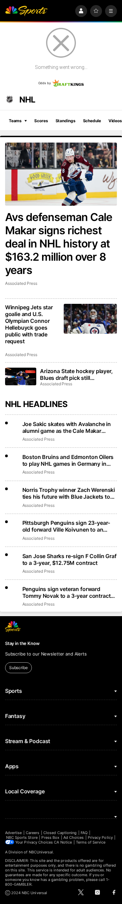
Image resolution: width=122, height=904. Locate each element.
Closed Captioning (60, 832)
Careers (32, 832)
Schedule (92, 120)
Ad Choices (73, 837)
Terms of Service (91, 842)
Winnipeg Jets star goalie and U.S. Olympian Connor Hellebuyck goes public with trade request (29, 324)
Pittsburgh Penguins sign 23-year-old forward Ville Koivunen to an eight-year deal (66, 526)
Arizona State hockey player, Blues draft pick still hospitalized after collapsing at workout (76, 374)
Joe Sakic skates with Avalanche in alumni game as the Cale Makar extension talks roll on (66, 427)
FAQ (84, 832)
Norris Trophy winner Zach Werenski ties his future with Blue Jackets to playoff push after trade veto (68, 493)
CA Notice (63, 842)
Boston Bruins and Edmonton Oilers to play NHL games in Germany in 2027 (68, 460)
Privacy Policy (100, 837)
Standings (66, 120)
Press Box (50, 837)
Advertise (13, 832)
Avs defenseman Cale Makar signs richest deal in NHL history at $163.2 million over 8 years (59, 243)
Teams (15, 120)
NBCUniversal (41, 852)
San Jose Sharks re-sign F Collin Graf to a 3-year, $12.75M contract (69, 559)
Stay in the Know (22, 643)
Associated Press (21, 283)
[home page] (26, 11)
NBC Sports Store (22, 837)
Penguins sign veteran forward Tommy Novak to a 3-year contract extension (66, 592)
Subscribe (18, 667)
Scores (41, 120)
